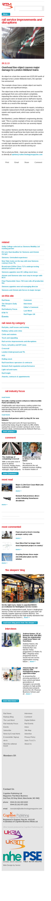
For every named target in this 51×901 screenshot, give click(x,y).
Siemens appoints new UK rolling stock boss (20, 272)
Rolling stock (7, 359)
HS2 (3, 356)
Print (7, 162)
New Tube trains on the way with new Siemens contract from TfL (20, 262)
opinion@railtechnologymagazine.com (27, 155)
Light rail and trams (9, 370)
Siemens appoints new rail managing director (20, 287)
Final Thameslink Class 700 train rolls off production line (22, 282)
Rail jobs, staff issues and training (15, 327)
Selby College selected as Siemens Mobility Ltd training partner (21, 248)
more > (18, 491)
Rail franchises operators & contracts (17, 363)
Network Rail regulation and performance (18, 366)
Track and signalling (10, 338)
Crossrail (5, 349)
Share (26, 162)
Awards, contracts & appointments (16, 377)
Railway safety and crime (12, 331)
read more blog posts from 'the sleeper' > (19, 623)
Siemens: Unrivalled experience (14, 258)
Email (16, 162)
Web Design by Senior (11, 865)
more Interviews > (10, 701)
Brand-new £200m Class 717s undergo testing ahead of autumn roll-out (20, 268)
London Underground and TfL (13, 352)
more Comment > (10, 473)
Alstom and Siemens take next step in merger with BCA (22, 277)
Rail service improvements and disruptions (19, 341)
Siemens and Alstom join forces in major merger (21, 290)
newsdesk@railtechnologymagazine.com (26, 809)
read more (6, 410)
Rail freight (6, 373)
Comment (38, 162)
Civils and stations (9, 334)
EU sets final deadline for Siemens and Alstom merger (20, 253)
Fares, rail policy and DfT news (14, 345)
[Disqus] (23, 203)
